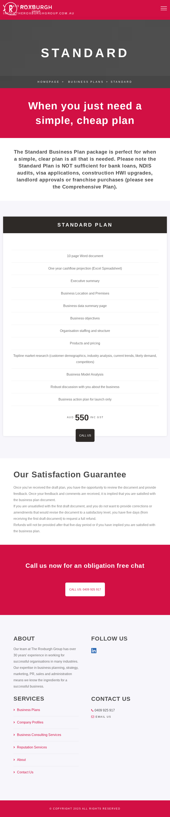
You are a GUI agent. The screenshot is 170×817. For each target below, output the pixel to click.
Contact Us (25, 772)
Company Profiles (30, 722)
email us (103, 716)
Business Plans (86, 81)
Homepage (49, 81)
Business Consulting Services (39, 735)
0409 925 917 (105, 710)
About (21, 760)
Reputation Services (32, 747)
